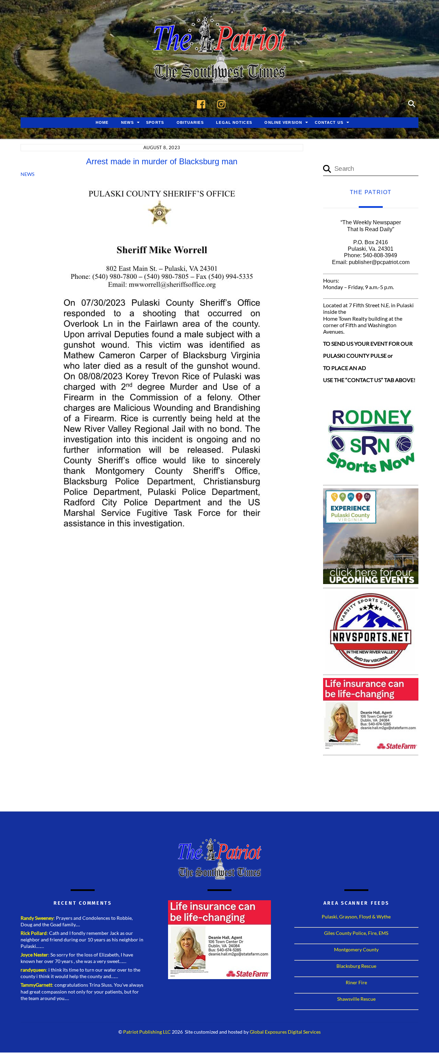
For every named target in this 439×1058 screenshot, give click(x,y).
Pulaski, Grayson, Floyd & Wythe (356, 916)
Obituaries (190, 122)
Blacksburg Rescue (356, 966)
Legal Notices (234, 122)
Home (102, 122)
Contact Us (329, 122)
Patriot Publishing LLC (147, 1032)
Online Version (283, 122)
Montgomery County (356, 949)
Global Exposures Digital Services (285, 1032)
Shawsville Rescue (356, 999)
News (127, 122)
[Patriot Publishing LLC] (219, 72)
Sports (155, 122)
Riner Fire (356, 982)
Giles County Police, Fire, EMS (356, 933)
